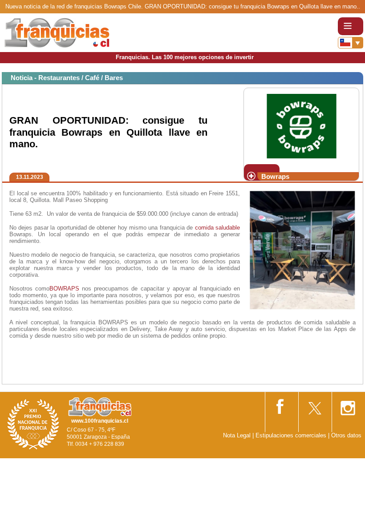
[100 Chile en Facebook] (280, 404)
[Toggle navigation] (350, 26)
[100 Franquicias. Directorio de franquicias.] (57, 32)
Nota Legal (237, 435)
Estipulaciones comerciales (292, 435)
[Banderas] (350, 42)
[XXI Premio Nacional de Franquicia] (33, 423)
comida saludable (217, 227)
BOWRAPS (64, 288)
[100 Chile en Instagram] (347, 405)
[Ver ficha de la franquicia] (301, 125)
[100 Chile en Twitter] (314, 405)
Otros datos (346, 435)
